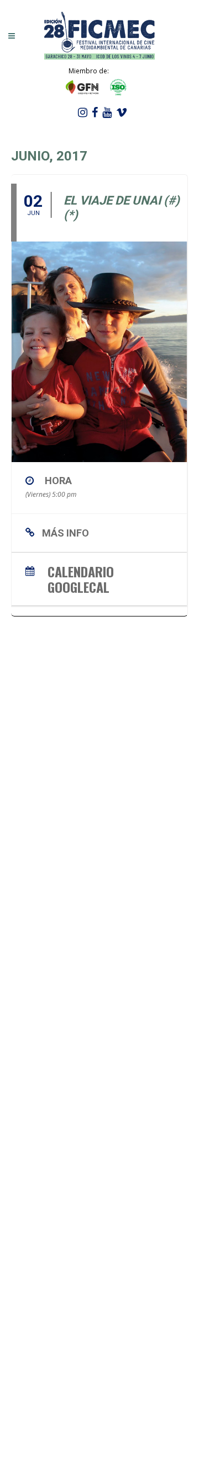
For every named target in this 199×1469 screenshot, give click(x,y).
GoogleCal (78, 585)
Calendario (81, 570)
